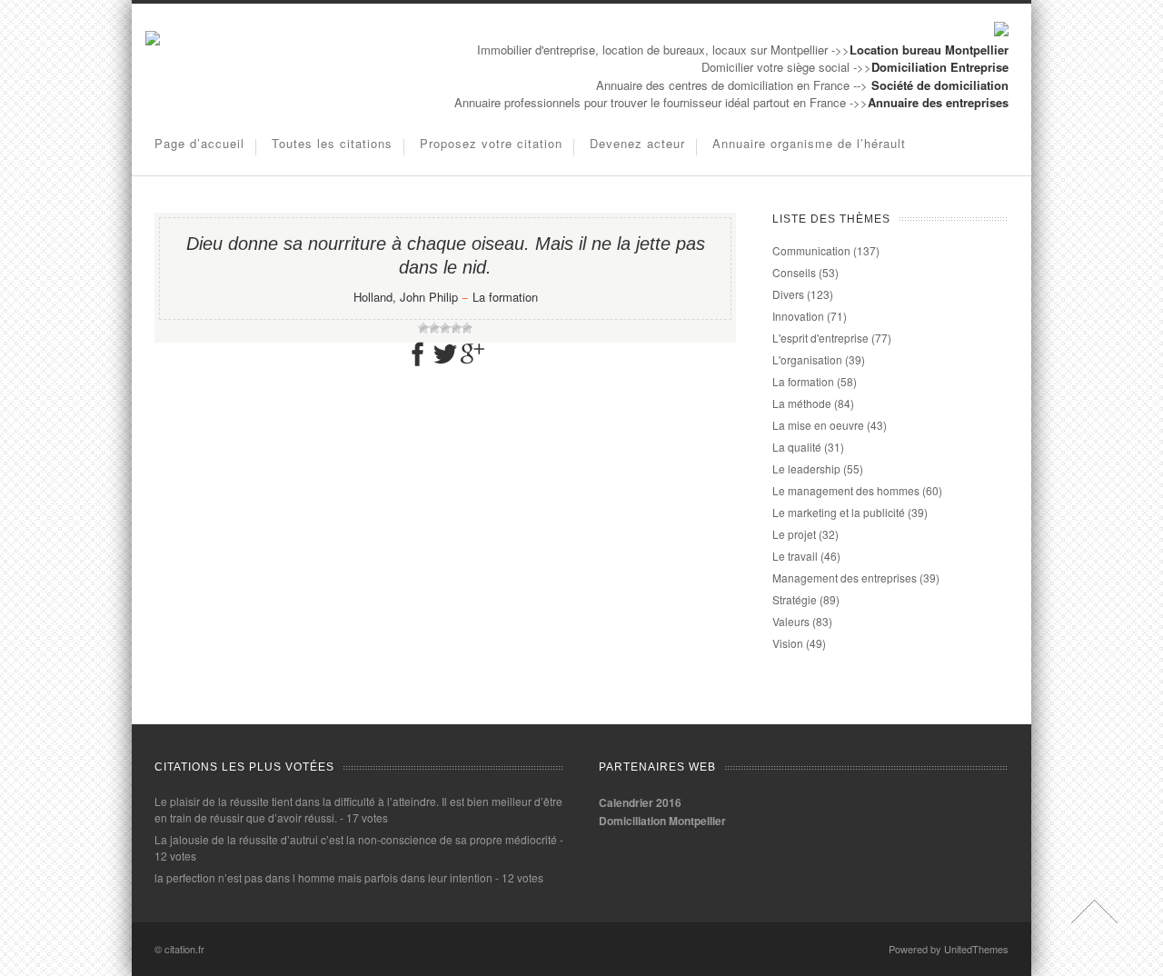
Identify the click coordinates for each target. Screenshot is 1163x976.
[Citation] (152, 40)
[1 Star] (423, 328)
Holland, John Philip (405, 296)
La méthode (801, 403)
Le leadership (806, 468)
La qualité (796, 446)
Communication (811, 250)
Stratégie (794, 599)
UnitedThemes (976, 948)
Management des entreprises (844, 577)
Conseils (794, 272)
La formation (505, 296)
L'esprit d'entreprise (820, 337)
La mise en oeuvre (818, 425)
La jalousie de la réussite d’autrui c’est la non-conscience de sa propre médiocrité (355, 839)
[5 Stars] (467, 328)
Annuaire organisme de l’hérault (809, 143)
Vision (787, 643)
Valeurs (791, 621)
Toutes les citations (332, 143)
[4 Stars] (456, 328)
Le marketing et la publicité (838, 512)
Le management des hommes (845, 490)
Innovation (798, 316)
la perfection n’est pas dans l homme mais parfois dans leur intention (323, 877)
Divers (788, 294)
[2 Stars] (434, 328)
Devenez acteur (637, 143)
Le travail (795, 555)
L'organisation (807, 359)
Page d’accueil (199, 143)
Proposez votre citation (491, 143)
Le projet (794, 534)
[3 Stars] (445, 328)
